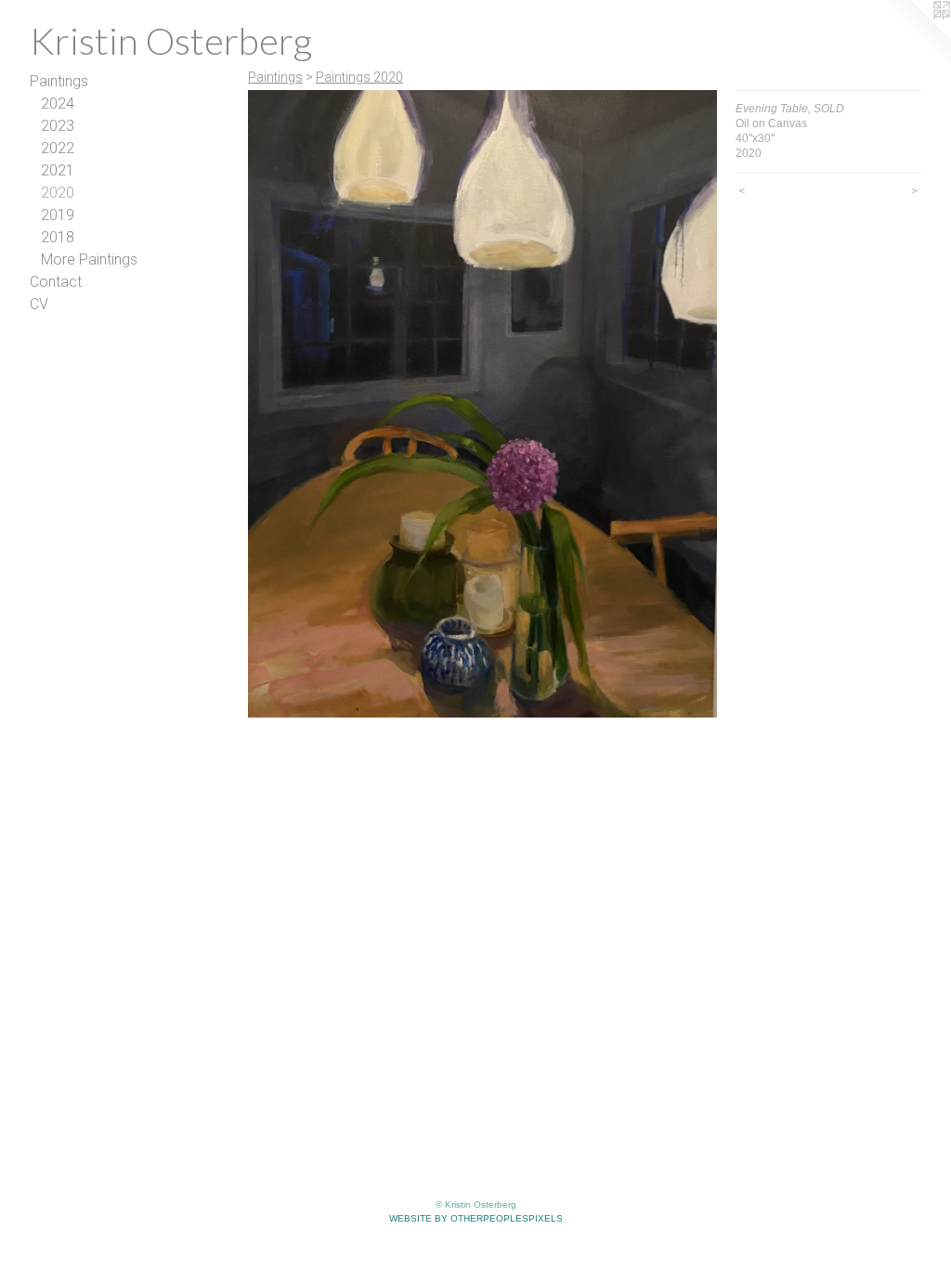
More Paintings (89, 259)
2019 (57, 215)
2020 (57, 192)
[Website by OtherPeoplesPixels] (914, 37)
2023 (57, 126)
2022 (57, 148)
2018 (57, 237)
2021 (57, 170)
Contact (56, 282)
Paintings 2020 (359, 77)
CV (39, 304)
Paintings (59, 81)
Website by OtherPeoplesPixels (476, 1218)
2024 (57, 103)
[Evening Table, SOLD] (482, 404)
